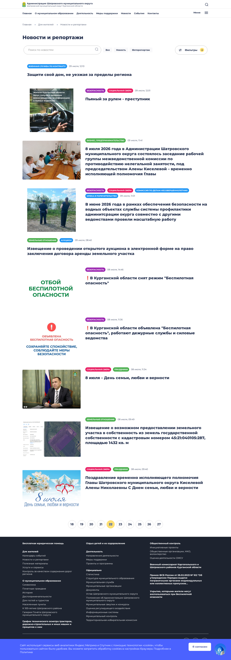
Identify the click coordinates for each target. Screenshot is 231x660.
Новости (126, 13)
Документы (92, 589)
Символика (29, 584)
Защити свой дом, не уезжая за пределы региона (79, 74)
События (139, 13)
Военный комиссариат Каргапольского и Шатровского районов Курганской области (175, 566)
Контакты (153, 13)
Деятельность (85, 13)
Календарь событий (34, 555)
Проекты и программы (99, 563)
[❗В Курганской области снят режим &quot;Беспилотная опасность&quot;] (51, 289)
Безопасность (95, 90)
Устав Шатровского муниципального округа (112, 593)
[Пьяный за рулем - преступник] (51, 110)
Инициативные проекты (164, 547)
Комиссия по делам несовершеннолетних (162, 190)
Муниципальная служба (100, 582)
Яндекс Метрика (86, 645)
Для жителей (30, 551)
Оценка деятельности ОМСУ (166, 558)
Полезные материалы (35, 563)
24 (130, 524)
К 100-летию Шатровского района (42, 608)
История (27, 592)
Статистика (92, 574)
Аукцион (66, 240)
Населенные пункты (34, 604)
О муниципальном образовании (54, 13)
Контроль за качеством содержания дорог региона (47, 572)
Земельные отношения (42, 240)
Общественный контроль (165, 543)
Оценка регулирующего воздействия (108, 608)
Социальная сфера (120, 90)
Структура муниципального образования (110, 578)
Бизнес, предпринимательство (105, 140)
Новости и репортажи (35, 559)
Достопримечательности (37, 596)
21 (100, 524)
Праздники (121, 369)
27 (159, 524)
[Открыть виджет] (220, 649)
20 (91, 524)
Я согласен (199, 646)
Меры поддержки (107, 13)
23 (120, 524)
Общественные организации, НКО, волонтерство (170, 552)
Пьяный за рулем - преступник (117, 99)
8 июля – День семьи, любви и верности (127, 378)
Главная (27, 13)
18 (72, 524)
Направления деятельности (102, 555)
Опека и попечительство (102, 196)
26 (149, 524)
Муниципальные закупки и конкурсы (107, 604)
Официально (94, 570)
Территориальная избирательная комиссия (111, 620)
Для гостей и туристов (35, 600)
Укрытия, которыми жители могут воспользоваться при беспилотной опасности (171, 594)
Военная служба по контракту (47, 66)
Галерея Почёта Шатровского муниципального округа (39, 613)
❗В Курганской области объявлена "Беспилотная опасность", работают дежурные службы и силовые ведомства (140, 333)
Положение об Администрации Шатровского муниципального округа (112, 599)
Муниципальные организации (103, 586)
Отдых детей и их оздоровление (105, 543)
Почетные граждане (34, 588)
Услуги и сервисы (33, 567)
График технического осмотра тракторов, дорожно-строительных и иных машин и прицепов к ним (47, 624)
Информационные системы (102, 612)
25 (139, 524)
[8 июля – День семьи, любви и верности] (51, 388)
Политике (26, 652)
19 (81, 524)
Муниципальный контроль (101, 616)
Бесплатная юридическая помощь (43, 543)
